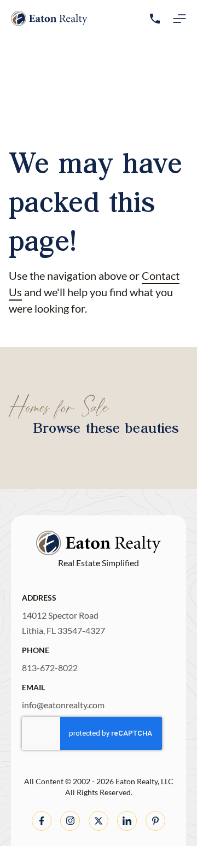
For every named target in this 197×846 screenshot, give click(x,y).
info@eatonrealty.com (63, 705)
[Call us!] (155, 19)
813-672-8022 (50, 667)
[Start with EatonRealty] (49, 18)
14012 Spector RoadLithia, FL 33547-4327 (63, 623)
